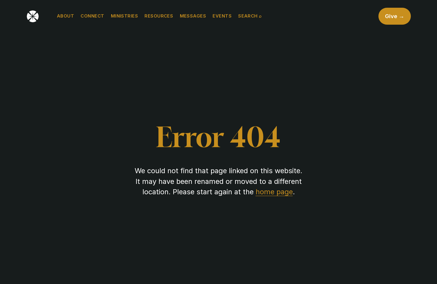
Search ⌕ (250, 16)
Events (222, 16)
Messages (193, 16)
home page (274, 191)
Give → (394, 16)
